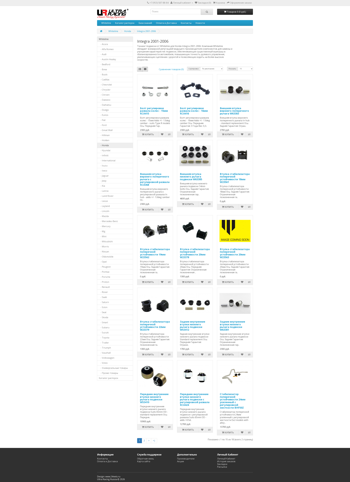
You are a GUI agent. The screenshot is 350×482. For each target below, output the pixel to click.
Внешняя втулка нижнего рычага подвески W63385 (191, 176)
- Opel (103, 261)
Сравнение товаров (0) (171, 69)
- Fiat (102, 120)
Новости (200, 22)
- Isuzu (103, 165)
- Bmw (103, 69)
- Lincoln (104, 211)
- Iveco (103, 170)
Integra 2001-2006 (146, 31)
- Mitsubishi (106, 241)
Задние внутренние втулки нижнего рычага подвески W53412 (192, 325)
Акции (180, 461)
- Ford (103, 125)
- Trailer (104, 342)
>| (154, 440)
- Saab (103, 297)
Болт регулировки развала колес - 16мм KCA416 (194, 111)
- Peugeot (105, 266)
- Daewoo (104, 99)
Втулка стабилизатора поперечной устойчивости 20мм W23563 (235, 253)
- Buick (103, 74)
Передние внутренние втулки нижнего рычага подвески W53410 (154, 398)
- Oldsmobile (106, 256)
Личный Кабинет (226, 458)
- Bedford (104, 64)
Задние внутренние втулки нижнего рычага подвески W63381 (232, 325)
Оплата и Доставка (166, 22)
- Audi (102, 54)
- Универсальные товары (113, 367)
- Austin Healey (107, 59)
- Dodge (104, 109)
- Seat (102, 312)
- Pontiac (104, 271)
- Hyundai (104, 150)
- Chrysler (104, 89)
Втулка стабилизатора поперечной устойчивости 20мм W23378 (195, 253)
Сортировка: (194, 69)
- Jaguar (104, 175)
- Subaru (104, 327)
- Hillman (104, 135)
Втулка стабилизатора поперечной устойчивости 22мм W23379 (155, 325)
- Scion (103, 307)
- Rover (103, 292)
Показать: (232, 69)
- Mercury (104, 226)
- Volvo (103, 362)
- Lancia (103, 190)
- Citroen (104, 94)
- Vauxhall (105, 352)
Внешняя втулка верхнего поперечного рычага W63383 (234, 111)
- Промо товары (108, 373)
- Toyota (104, 337)
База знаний (145, 22)
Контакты (186, 22)
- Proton (104, 281)
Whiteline (106, 22)
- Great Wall (106, 130)
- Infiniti (103, 155)
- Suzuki (104, 332)
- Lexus (103, 201)
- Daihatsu (105, 104)
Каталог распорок (125, 22)
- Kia (102, 185)
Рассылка (222, 466)
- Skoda (103, 317)
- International (107, 160)
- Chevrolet (105, 84)
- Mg (102, 231)
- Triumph (105, 347)
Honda (127, 31)
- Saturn (104, 302)
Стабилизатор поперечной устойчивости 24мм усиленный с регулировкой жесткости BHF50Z (232, 400)
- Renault (104, 287)
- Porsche (104, 276)
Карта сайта (143, 461)
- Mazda (104, 216)
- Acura (103, 44)
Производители (185, 458)
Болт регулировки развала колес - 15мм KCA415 (154, 111)
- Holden (104, 140)
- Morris (104, 246)
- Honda (104, 145)
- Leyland (104, 206)
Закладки (222, 464)
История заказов (226, 461)
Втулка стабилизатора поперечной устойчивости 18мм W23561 (235, 178)
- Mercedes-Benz (108, 221)
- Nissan (104, 251)
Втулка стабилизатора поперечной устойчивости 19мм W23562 (155, 253)
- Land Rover (106, 195)
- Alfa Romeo (106, 49)
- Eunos (103, 115)
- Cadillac (104, 79)
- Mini (102, 236)
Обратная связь (145, 458)
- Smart (103, 322)
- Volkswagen (106, 357)
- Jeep (102, 180)
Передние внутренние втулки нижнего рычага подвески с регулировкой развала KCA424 (194, 399)
